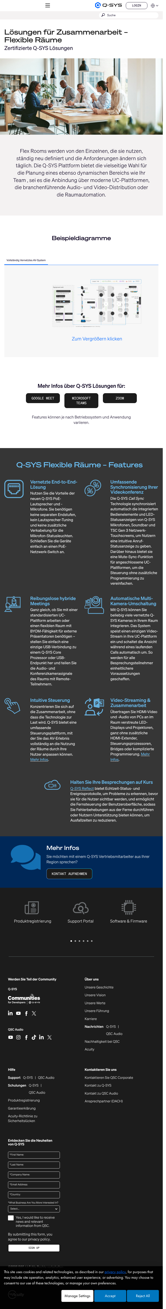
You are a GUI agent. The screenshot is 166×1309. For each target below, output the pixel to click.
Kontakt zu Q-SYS (98, 1085)
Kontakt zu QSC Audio (101, 1093)
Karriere (91, 1019)
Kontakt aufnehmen (69, 873)
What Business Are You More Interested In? (33, 1202)
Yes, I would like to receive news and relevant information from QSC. (35, 1221)
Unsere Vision (95, 995)
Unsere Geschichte (99, 987)
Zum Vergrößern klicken (97, 339)
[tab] (26, 261)
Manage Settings (77, 1295)
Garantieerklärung (22, 1108)
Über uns (92, 979)
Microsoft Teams (81, 400)
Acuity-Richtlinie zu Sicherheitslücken (27, 1118)
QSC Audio (15, 1031)
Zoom (120, 398)
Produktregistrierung (24, 1100)
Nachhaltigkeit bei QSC (102, 1041)
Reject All (143, 1295)
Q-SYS (28, 1077)
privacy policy (39, 1239)
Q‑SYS (12, 989)
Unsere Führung (97, 1011)
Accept (110, 1295)
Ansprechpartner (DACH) (104, 1101)
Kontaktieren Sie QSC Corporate (109, 1077)
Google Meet (43, 398)
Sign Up (34, 1248)
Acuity (89, 1049)
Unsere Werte (95, 1003)
